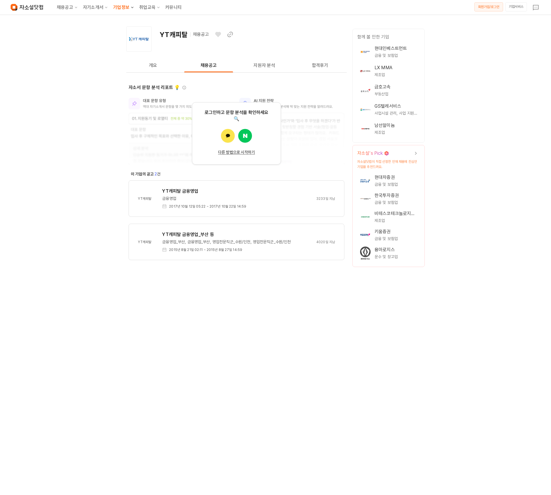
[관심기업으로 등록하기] (218, 34)
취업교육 (147, 7)
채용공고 (65, 7)
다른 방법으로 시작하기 (236, 152)
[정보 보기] (184, 87)
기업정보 (121, 7)
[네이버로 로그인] (245, 136)
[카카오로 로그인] (228, 136)
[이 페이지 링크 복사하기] (230, 34)
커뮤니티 (173, 7)
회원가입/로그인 (489, 7)
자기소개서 (93, 7)
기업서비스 (516, 7)
